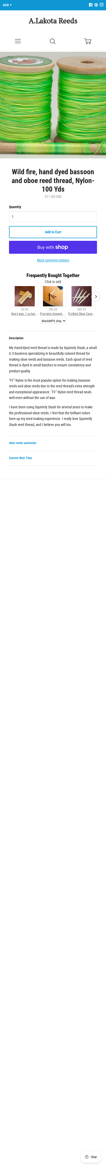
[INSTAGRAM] (101, 5)
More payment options (53, 260)
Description (16, 338)
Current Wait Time (20, 458)
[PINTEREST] (95, 5)
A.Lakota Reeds (53, 20)
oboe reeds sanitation (22, 443)
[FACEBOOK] (90, 5)
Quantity (15, 207)
